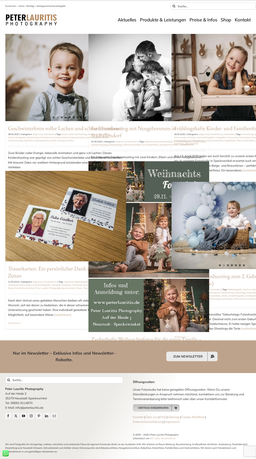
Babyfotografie (81, 281)
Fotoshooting (115, 144)
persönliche (227, 299)
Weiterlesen (14, 323)
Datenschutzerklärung (148, 422)
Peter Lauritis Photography (48, 288)
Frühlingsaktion (181, 140)
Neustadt (18, 288)
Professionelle (240, 299)
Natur (10, 288)
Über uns (152, 417)
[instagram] (31, 416)
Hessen (86, 285)
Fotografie (221, 137)
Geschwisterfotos (59, 137)
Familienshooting (99, 144)
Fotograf (56, 285)
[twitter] (16, 416)
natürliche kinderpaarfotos (36, 140)
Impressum (172, 422)
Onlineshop (215, 299)
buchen (246, 289)
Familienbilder (166, 141)
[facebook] (8, 416)
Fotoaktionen (216, 134)
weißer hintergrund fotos (62, 140)
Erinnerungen (180, 137)
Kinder (225, 295)
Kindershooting (15, 140)
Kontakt (138, 417)
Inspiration (215, 295)
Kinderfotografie (237, 295)
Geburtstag (239, 292)
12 (250, 117)
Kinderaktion (249, 140)
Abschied (68, 281)
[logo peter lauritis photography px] (31, 15)
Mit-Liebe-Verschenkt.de (163, 438)
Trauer (79, 288)
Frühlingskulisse (197, 140)
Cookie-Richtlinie (192, 417)
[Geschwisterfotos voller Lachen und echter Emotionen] (65, 77)
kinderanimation (77, 137)
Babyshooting (151, 141)
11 (246, 117)
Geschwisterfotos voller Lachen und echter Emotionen (65, 128)
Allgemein (38, 134)
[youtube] (23, 416)
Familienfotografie (17, 137)
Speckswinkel (191, 143)
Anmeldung (247, 134)
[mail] (54, 416)
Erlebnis (192, 137)
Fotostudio (49, 134)
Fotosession (232, 137)
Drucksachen (50, 281)
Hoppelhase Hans (233, 140)
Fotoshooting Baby (132, 144)
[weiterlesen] (62, 314)
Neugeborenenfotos (169, 144)
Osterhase (179, 143)
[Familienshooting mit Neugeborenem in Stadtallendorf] (148, 77)
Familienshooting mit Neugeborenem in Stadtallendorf (133, 132)
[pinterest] (39, 416)
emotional (13, 285)
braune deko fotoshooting (74, 134)
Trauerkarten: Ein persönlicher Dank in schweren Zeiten (60, 272)
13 (254, 117)
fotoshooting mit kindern (38, 137)
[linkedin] (46, 416)
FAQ (163, 417)
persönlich (29, 288)
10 (242, 117)
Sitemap (173, 417)
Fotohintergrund (211, 292)
